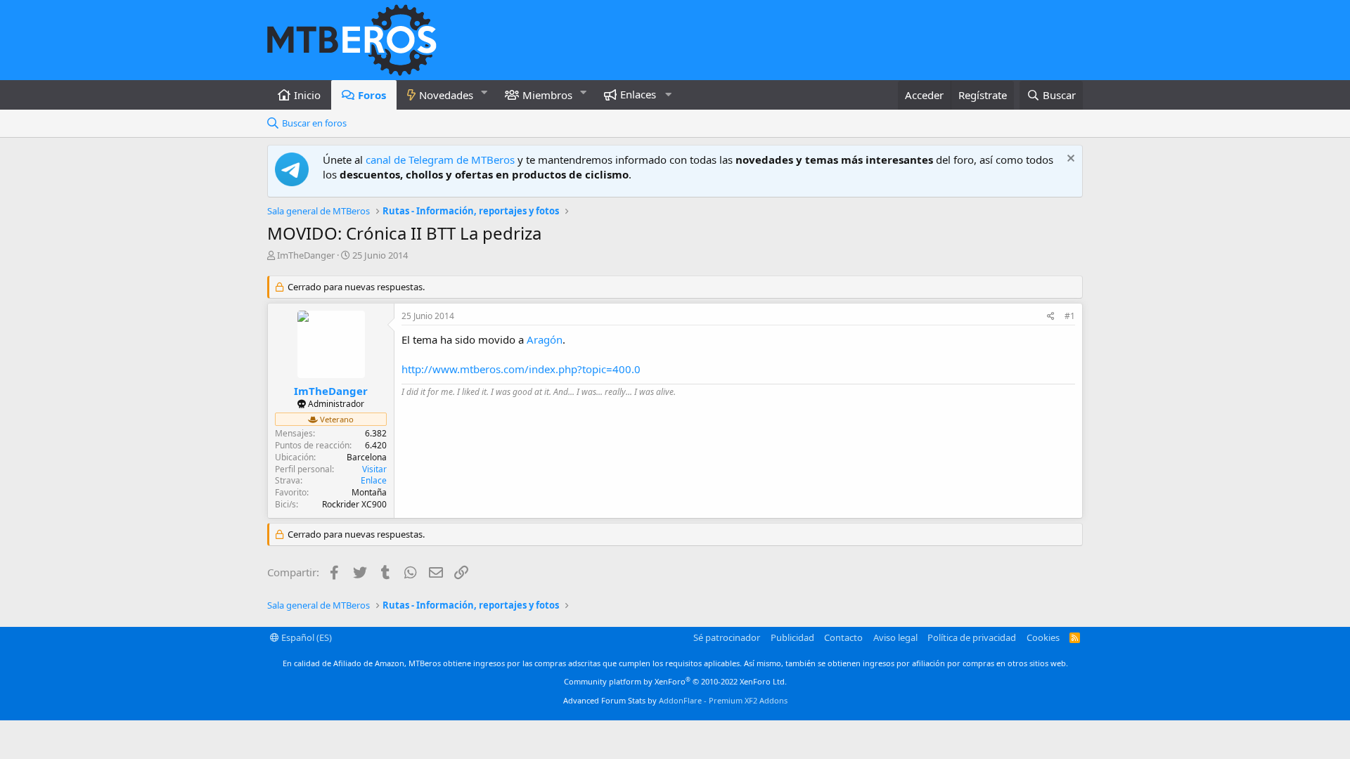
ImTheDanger (306, 255)
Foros (372, 95)
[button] (484, 92)
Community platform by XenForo (675, 681)
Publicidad (792, 637)
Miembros (547, 95)
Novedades (446, 95)
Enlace (374, 480)
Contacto (843, 637)
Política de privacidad (971, 637)
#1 (1070, 316)
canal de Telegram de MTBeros (440, 160)
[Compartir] (1051, 317)
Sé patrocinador (726, 637)
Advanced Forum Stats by (675, 700)
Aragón (544, 339)
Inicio (307, 95)
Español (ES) (305, 637)
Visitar (374, 469)
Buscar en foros (314, 123)
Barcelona (367, 457)
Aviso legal (895, 637)
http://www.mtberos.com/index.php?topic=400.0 (521, 369)
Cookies (1043, 637)
